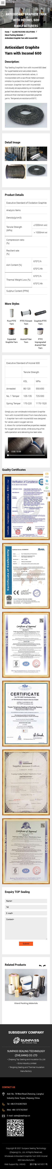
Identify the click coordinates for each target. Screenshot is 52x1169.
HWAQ (22, 1164)
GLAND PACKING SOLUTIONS (23, 31)
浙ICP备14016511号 (39, 1164)
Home (7, 31)
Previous (40, 965)
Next (44, 965)
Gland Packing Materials (14, 35)
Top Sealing (10, 67)
